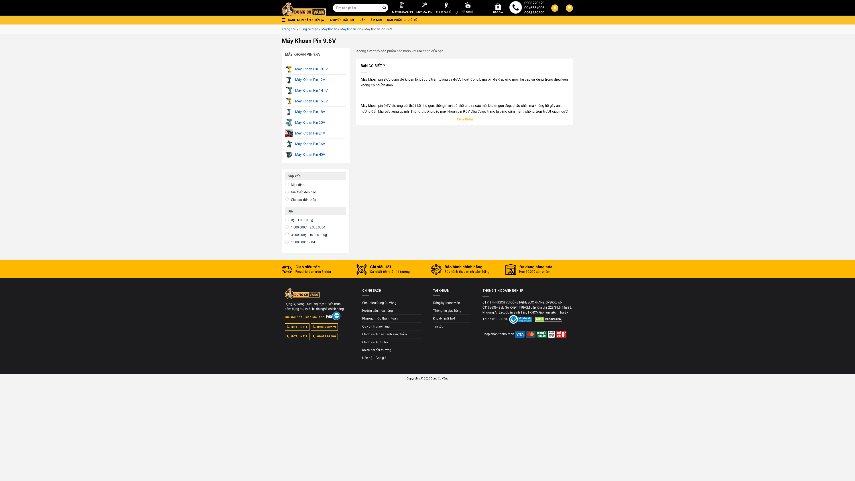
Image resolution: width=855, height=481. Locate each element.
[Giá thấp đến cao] (287, 192)
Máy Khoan (329, 29)
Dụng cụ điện (308, 29)
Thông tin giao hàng (447, 310)
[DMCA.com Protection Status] (548, 319)
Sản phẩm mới (371, 20)
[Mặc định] (287, 184)
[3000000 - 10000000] (287, 234)
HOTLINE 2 (299, 336)
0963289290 (534, 13)
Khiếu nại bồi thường (376, 350)
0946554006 (534, 8)
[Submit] (384, 8)
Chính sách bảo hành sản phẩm (384, 334)
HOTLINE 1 (299, 327)
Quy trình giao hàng (376, 326)
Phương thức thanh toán (380, 318)
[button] (304, 20)
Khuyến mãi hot (342, 20)
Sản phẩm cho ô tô (402, 20)
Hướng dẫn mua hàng (377, 310)
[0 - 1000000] (287, 219)
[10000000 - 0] (287, 242)
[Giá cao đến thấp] (287, 199)
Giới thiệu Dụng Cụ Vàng (379, 303)
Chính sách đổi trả (375, 342)
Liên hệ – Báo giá (374, 358)
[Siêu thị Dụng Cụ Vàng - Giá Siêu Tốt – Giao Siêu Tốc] (304, 8)
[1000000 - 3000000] (287, 227)
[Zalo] (336, 316)
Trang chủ (289, 29)
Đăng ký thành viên (446, 303)
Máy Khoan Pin (350, 29)
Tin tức (438, 326)
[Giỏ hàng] (569, 8)
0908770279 (534, 3)
